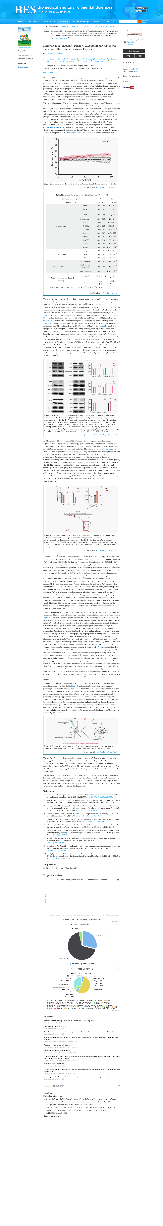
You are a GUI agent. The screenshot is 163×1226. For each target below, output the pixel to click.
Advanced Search (145, 21)
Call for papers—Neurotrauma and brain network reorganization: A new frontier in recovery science (75, 1077)
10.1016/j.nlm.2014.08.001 (92, 816)
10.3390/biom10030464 (96, 821)
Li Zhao (84, 61)
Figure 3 (74, 686)
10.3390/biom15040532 (58, 1113)
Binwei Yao (48, 61)
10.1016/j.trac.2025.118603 (82, 1105)
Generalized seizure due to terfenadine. (56, 1050)
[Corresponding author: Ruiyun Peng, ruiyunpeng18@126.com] (106, 60)
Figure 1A (113, 307)
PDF (128, 56)
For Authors (48, 21)
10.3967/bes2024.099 (60, 38)
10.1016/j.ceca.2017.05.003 (57, 843)
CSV (104, 293)
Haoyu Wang (99, 59)
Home (20, 21)
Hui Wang (70, 61)
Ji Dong (89, 59)
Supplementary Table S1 (76, 133)
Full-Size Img (101, 187)
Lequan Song (48, 59)
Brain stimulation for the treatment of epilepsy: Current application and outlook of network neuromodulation (78, 1032)
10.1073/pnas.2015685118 (60, 858)
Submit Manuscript (81, 21)
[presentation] (103, 195)
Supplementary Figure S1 (54, 127)
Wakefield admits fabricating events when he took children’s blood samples (68, 1021)
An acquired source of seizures (54, 1064)
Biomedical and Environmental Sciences (77, 26)
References (22, 64)
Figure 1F (102, 326)
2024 (98, 26)
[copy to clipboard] (69, 38)
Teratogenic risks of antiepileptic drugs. (56, 1045)
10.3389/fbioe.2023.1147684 (102, 797)
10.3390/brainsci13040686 (57, 850)
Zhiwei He (62, 59)
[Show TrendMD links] (119, 1086)
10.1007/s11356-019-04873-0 (87, 810)
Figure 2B (64, 565)
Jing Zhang (111, 59)
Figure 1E (47, 323)
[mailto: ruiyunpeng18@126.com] (108, 60)
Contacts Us (109, 21)
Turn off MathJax (24, 56)
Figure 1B (47, 315)
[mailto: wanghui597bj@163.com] (78, 60)
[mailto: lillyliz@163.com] (91, 60)
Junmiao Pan (75, 59)
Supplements (23, 67)
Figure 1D (48, 321)
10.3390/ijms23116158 (60, 835)
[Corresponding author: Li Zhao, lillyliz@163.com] (89, 60)
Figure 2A (107, 449)
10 (79, 655)
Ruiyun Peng (98, 61)
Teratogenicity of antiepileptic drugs (55, 1026)
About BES (33, 21)
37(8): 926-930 (108, 26)
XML (140, 56)
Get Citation (134, 51)
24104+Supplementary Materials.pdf (61, 868)
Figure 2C (47, 618)
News (96, 21)
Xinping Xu (59, 61)
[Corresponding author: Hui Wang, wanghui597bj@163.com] (76, 60)
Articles (63, 21)
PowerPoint (112, 187)
